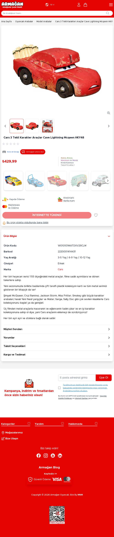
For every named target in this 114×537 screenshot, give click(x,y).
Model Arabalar (44, 22)
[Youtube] (53, 456)
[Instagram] (46, 456)
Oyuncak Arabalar (24, 22)
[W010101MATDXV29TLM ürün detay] (57, 181)
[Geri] (5, 126)
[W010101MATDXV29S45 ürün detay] (79, 181)
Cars (60, 269)
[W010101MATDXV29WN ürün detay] (13, 181)
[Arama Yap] (107, 13)
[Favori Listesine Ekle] (96, 215)
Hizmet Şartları (81, 398)
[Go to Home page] (12, 4)
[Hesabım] (79, 5)
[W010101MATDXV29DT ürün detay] (35, 181)
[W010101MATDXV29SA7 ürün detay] (100, 181)
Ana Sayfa (6, 22)
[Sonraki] (107, 180)
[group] (11, 144)
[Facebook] (39, 456)
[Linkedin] (60, 456)
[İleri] (109, 126)
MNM (80, 495)
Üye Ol (103, 377)
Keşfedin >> (50, 474)
